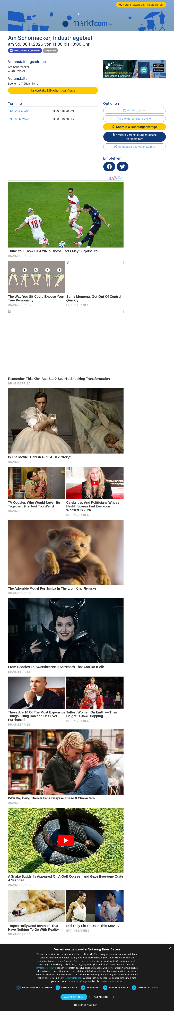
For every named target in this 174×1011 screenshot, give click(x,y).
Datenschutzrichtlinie (112, 981)
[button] (87, 1005)
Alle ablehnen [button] (101, 997)
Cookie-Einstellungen (78, 981)
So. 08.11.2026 (19, 110)
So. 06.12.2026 (19, 119)
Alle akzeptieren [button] (73, 997)
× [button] (170, 948)
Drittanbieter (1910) (46, 967)
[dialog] (87, 977)
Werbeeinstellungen (72, 977)
